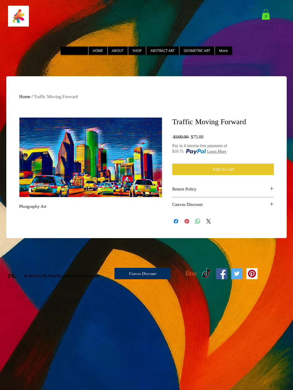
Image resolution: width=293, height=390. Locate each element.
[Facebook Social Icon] (221, 273)
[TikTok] (206, 273)
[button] (266, 14)
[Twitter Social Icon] (236, 273)
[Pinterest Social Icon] (252, 273)
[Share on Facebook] (176, 221)
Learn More (216, 151)
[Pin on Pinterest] (186, 221)
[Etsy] (191, 273)
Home (24, 96)
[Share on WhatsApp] (197, 221)
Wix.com (92, 276)
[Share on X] (208, 221)
